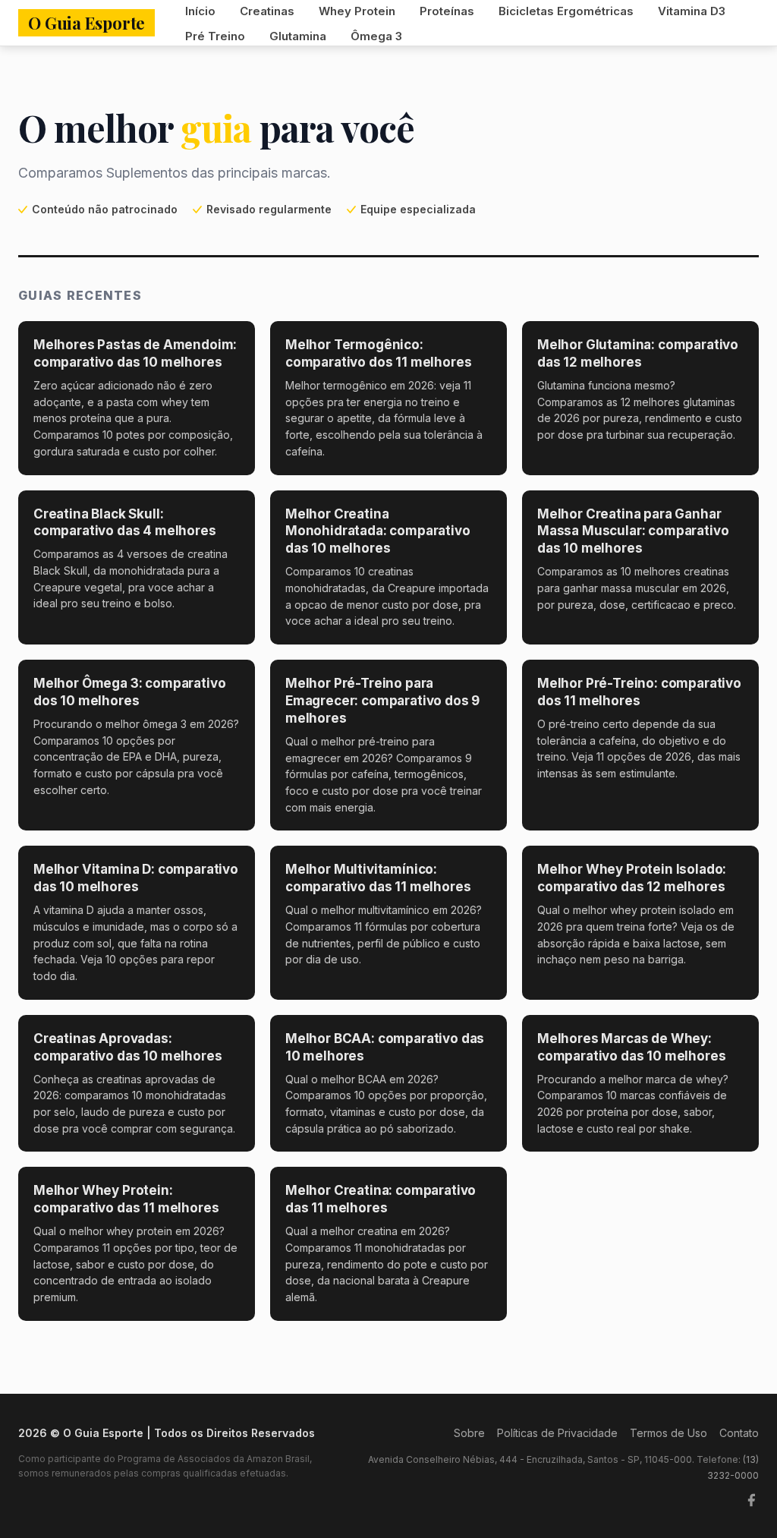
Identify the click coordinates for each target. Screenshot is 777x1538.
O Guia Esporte (86, 22)
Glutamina (297, 36)
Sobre (469, 1432)
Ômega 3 (376, 36)
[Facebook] (751, 1500)
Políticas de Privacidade (557, 1432)
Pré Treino (215, 36)
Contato (739, 1432)
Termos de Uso (668, 1432)
